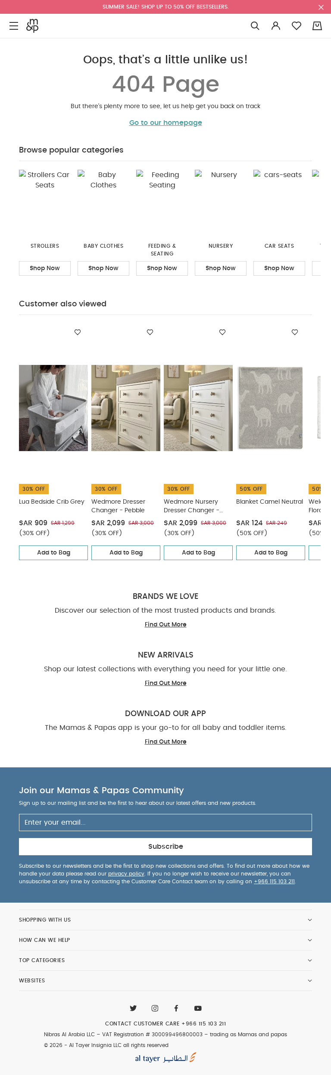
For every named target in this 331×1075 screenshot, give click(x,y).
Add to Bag (53, 553)
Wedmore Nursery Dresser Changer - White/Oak (191, 507)
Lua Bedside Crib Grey (51, 502)
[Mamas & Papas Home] (32, 26)
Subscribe (165, 846)
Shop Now (45, 268)
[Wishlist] (77, 332)
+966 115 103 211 (274, 881)
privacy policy (126, 873)
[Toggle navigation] (14, 26)
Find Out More (166, 625)
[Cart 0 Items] (317, 25)
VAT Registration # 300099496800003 (152, 1034)
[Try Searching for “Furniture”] (255, 26)
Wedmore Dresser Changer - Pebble (118, 506)
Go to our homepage (165, 122)
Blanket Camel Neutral (269, 502)
